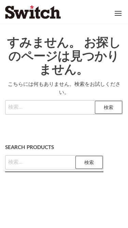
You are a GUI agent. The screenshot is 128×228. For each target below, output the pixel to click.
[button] (118, 13)
